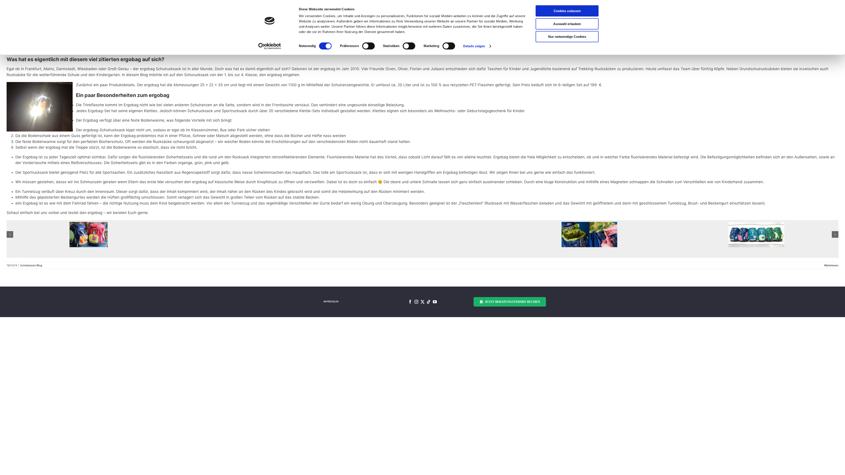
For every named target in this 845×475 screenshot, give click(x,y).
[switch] (368, 45)
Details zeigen (474, 46)
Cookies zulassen (567, 11)
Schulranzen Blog (31, 265)
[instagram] (416, 302)
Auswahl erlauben (567, 24)
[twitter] (422, 302)
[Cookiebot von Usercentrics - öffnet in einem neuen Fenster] (269, 46)
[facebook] (410, 302)
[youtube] (435, 302)
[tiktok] (429, 302)
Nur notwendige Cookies (567, 36)
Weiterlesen (831, 265)
